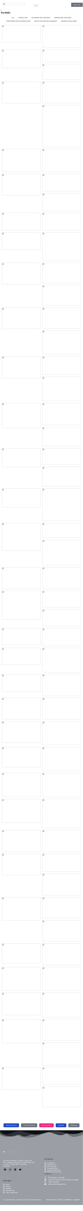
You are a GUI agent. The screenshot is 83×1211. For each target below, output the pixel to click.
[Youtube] (20, 1170)
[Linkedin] (15, 1170)
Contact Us (48, 1174)
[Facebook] (5, 1170)
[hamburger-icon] (36, 5)
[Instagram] (10, 1170)
